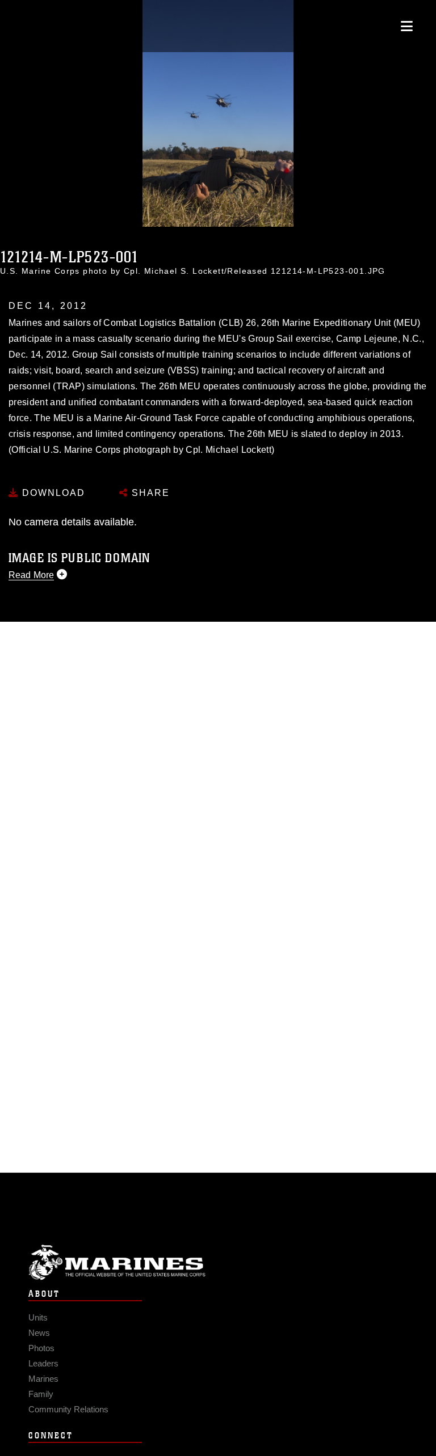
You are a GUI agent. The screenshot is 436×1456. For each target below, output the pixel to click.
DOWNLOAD (52, 493)
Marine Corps (218, 1262)
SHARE (149, 493)
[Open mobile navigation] (406, 26)
